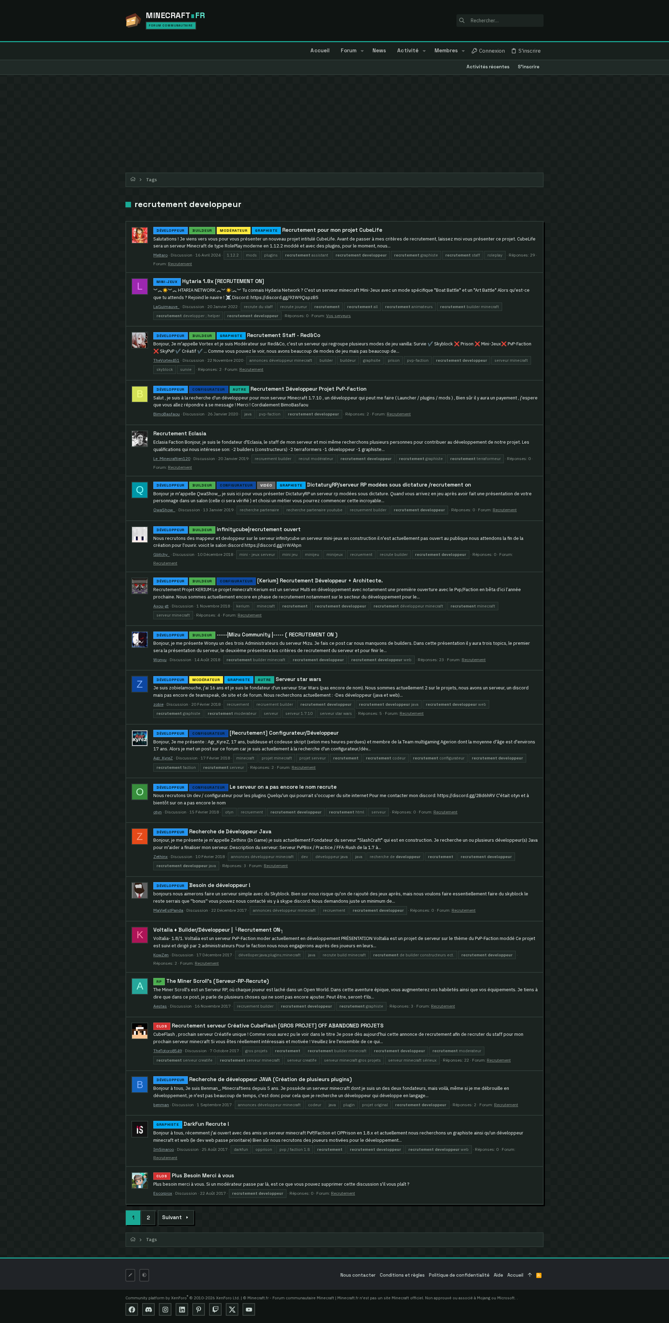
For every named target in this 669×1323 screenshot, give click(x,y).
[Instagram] (165, 1309)
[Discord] (148, 1309)
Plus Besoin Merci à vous (195, 1175)
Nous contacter (358, 1275)
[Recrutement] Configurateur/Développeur (247, 732)
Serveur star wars (238, 679)
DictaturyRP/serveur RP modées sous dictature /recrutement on (313, 484)
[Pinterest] (198, 1309)
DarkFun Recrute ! (192, 1124)
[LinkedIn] (182, 1309)
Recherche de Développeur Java (213, 831)
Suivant (172, 1217)
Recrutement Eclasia (179, 433)
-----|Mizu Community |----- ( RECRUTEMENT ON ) (247, 634)
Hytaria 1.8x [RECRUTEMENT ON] (210, 281)
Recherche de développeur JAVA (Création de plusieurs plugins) (254, 1079)
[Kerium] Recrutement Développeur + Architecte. (269, 580)
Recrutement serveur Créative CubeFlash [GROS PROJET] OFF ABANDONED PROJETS (270, 1025)
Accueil (515, 1275)
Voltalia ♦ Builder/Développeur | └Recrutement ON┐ (218, 929)
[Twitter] (232, 1309)
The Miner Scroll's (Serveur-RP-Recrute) (212, 981)
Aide (498, 1275)
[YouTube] (249, 1309)
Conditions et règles (402, 1275)
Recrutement (180, 263)
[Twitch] (215, 1309)
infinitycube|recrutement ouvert (228, 529)
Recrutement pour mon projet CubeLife (269, 230)
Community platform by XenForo (182, 1297)
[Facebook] (131, 1309)
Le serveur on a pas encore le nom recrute (246, 786)
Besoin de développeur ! (203, 885)
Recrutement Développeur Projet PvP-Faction (261, 388)
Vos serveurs (338, 315)
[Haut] (529, 1275)
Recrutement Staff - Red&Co (238, 335)
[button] (362, 51)
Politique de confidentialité (459, 1275)
